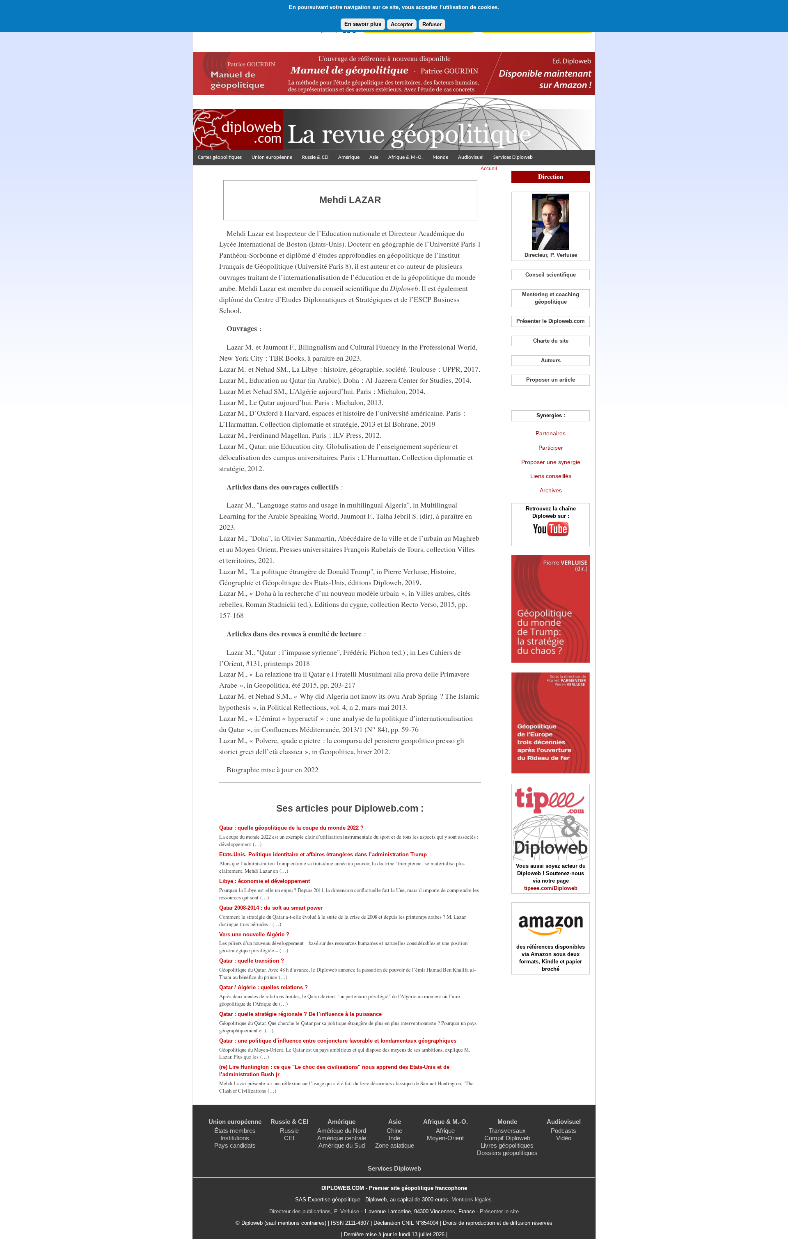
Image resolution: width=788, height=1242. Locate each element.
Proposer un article (550, 380)
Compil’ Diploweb (507, 1137)
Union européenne (272, 157)
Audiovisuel (470, 157)
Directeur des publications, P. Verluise (314, 1211)
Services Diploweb (513, 157)
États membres (235, 1130)
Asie (373, 157)
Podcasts (563, 1130)
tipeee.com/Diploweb (550, 888)
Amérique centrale (341, 1137)
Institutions (234, 1137)
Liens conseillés (550, 476)
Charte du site (550, 341)
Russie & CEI (315, 157)
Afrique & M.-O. (405, 157)
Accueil (489, 168)
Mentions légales (471, 1199)
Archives (551, 490)
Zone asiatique (394, 1145)
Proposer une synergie (550, 462)
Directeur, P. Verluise (551, 255)
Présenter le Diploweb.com (550, 321)
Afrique (445, 1130)
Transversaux (507, 1130)
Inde (394, 1137)
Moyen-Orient (445, 1137)
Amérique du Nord (341, 1130)
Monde (440, 157)
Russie (289, 1130)
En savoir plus (362, 24)
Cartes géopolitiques (220, 157)
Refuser (432, 24)
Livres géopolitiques (507, 1145)
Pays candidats (235, 1145)
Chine (394, 1130)
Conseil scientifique (550, 275)
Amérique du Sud (341, 1145)
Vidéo (563, 1137)
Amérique (349, 157)
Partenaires (551, 433)
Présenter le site (499, 1211)
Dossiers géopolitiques (507, 1152)
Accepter (402, 24)
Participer (550, 447)
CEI (289, 1137)
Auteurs (551, 360)
